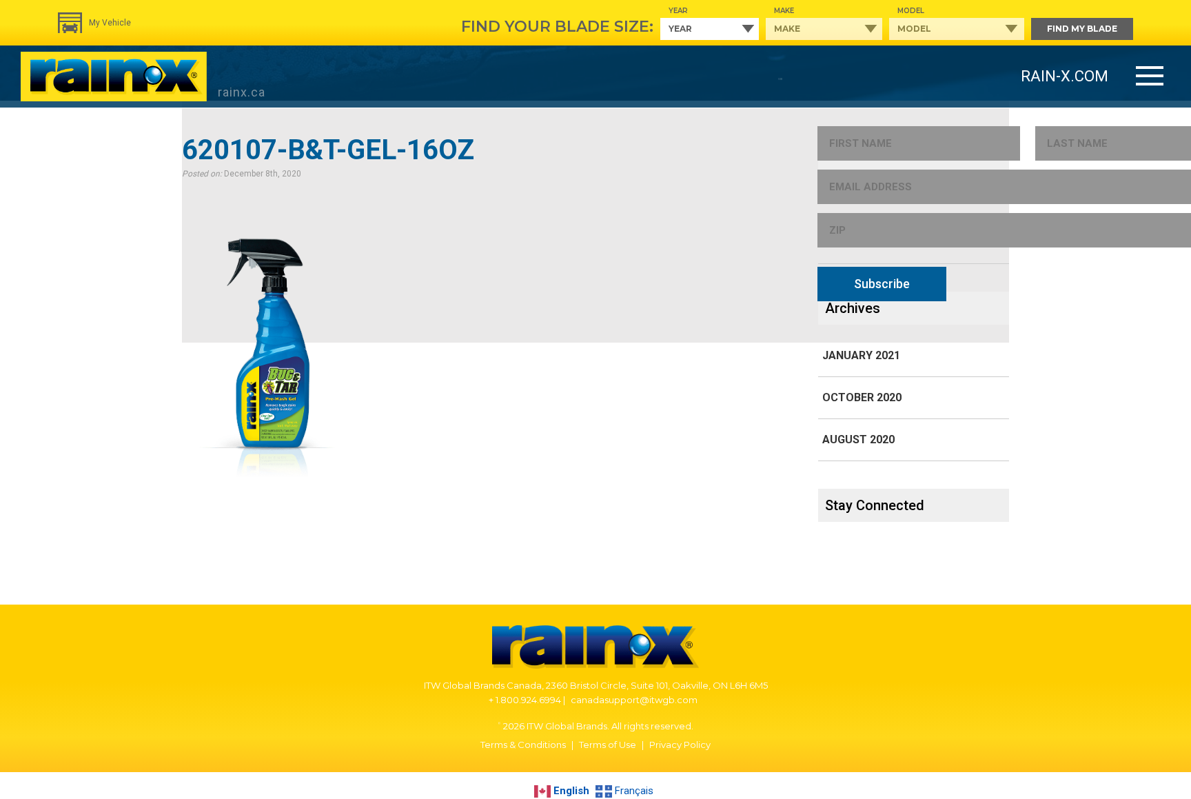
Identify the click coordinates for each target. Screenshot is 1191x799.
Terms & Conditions (523, 744)
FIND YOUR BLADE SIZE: (557, 26)
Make (784, 10)
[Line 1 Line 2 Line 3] (1149, 77)
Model (910, 10)
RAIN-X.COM (1064, 76)
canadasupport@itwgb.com (634, 699)
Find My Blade (1082, 28)
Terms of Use (607, 744)
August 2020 (858, 439)
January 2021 (861, 355)
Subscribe (882, 283)
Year (678, 10)
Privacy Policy (680, 744)
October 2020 (862, 397)
